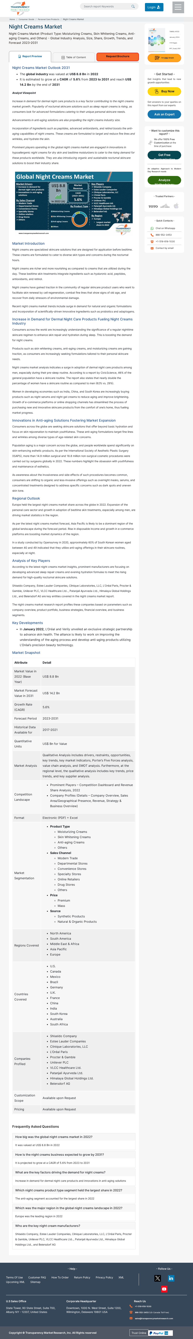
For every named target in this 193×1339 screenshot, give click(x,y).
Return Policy (82, 1277)
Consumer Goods (26, 19)
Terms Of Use (14, 1277)
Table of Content (75, 57)
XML (121, 1277)
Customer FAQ (37, 1277)
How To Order (60, 1277)
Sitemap (35, 1281)
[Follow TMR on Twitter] (157, 1277)
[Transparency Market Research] (20, 8)
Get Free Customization (164, 156)
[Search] (133, 6)
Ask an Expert (164, 114)
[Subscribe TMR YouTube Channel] (164, 1288)
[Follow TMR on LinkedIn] (171, 1277)
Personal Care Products (48, 19)
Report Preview (32, 56)
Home (12, 19)
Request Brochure (117, 56)
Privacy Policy (104, 1277)
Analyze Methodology (164, 181)
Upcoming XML (15, 1281)
